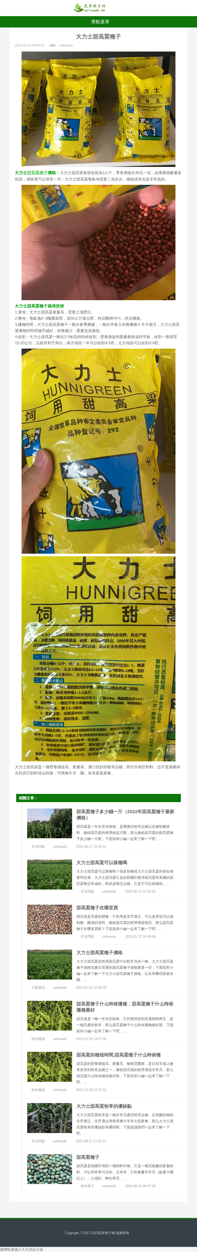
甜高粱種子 (37, 172)
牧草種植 (38, 1039)
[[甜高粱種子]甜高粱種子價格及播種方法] (49, 1169)
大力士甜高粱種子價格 (99, 952)
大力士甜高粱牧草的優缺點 (104, 1106)
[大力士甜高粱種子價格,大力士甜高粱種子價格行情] (49, 964)
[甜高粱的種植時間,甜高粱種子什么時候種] (49, 1066)
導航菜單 (100, 21)
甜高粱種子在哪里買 (97, 907)
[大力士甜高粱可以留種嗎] (49, 874)
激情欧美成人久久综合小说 (21, 1249)
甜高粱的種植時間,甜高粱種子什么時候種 (118, 1054)
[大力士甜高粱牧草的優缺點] (49, 1118)
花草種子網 (106, 1233)
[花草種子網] (89, 8)
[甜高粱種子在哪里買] (49, 919)
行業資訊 (38, 988)
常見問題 (38, 847)
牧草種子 (87, 1186)
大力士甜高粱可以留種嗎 (101, 862)
